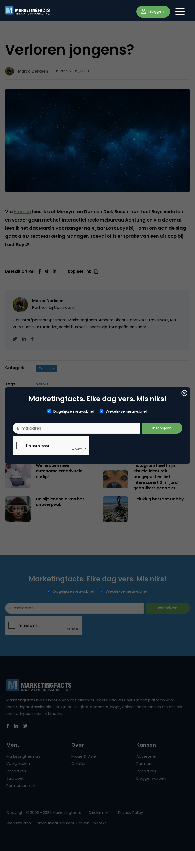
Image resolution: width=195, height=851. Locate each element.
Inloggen (155, 11)
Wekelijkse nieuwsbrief (127, 411)
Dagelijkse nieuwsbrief (74, 411)
